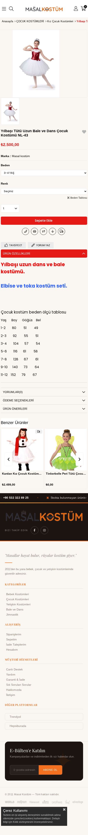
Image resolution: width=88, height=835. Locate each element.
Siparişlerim (13, 634)
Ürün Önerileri (15, 408)
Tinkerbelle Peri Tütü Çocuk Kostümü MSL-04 (26, 473)
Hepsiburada (18, 726)
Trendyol (15, 716)
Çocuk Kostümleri (17, 599)
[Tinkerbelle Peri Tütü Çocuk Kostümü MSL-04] (26, 450)
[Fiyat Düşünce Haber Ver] (52, 231)
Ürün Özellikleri (16, 253)
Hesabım (12, 649)
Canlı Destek (14, 669)
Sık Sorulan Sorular (18, 684)
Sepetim (11, 639)
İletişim (10, 695)
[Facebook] (34, 530)
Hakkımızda (13, 689)
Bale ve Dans (14, 609)
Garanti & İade (15, 679)
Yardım (10, 674)
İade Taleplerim (16, 644)
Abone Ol (50, 770)
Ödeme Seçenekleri (18, 400)
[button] (59, 468)
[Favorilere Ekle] (84, 132)
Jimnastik (12, 614)
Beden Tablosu (78, 197)
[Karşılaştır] (43, 231)
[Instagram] (44, 530)
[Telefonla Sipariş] (25, 231)
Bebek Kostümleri (17, 594)
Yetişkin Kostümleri (18, 604)
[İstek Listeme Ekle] (34, 231)
